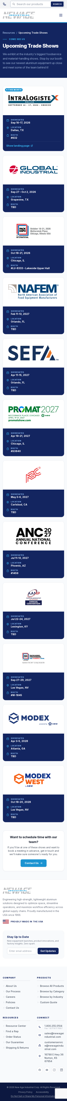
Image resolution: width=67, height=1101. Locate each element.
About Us (11, 985)
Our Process (13, 991)
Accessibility (42, 1092)
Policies (10, 1002)
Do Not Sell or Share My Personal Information (33, 1096)
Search (57, 4)
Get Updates (48, 950)
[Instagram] (54, 1070)
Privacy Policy (25, 1092)
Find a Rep (12, 1031)
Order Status (13, 1036)
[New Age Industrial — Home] (19, 15)
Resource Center (16, 1025)
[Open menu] (60, 15)
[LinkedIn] (61, 1070)
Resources (9, 32)
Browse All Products (52, 985)
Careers (10, 996)
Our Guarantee (15, 1042)
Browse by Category (52, 991)
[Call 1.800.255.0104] (4, 4)
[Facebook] (39, 1070)
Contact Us (32, 863)
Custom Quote (48, 1002)
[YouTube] (47, 1070)
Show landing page (18, 145)
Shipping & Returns (17, 1047)
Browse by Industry (51, 996)
